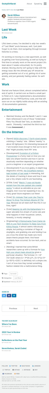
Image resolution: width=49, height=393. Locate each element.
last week (13, 273)
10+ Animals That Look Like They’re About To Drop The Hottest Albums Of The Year (24, 200)
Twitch (7, 370)
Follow (43, 19)
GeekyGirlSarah (9, 4)
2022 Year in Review (11, 332)
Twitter (14, 366)
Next (36, 308)
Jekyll (25, 377)
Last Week (17, 278)
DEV (35, 370)
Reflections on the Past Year (14, 340)
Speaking (38, 4)
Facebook (8, 374)
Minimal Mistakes (41, 377)
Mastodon (25, 366)
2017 (8, 10)
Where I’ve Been (9, 324)
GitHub (17, 370)
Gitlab (14, 379)
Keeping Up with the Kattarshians (26, 209)
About (29, 4)
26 (14, 10)
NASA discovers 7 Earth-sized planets (30, 138)
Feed (18, 374)
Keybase (27, 370)
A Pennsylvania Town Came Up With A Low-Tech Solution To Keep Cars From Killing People (26, 224)
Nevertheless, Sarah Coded (14, 348)
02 (12, 10)
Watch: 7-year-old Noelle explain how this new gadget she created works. (24, 185)
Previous (13, 308)
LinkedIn (37, 366)
